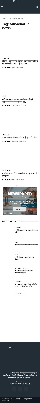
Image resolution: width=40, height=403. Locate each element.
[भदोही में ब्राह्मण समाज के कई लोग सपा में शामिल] (7, 230)
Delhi (4, 96)
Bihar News (6, 170)
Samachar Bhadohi (21, 227)
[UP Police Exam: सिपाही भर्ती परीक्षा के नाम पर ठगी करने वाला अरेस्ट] (7, 284)
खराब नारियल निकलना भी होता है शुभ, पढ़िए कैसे (19, 137)
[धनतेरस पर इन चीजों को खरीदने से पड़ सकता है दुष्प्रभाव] (20, 156)
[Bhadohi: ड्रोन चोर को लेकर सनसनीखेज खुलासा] (7, 270)
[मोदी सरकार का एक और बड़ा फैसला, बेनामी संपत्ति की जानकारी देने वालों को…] (20, 82)
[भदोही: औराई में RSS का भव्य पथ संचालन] (7, 257)
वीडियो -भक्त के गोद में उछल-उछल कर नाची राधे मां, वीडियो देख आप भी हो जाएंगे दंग (20, 62)
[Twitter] (26, 389)
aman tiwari (6, 67)
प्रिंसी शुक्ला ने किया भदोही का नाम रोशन (26, 245)
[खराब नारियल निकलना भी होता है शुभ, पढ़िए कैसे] (20, 121)
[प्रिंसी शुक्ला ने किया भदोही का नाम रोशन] (7, 243)
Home (4, 19)
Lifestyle (5, 134)
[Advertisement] (20, 321)
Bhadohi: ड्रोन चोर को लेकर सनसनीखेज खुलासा (24, 272)
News (16, 242)
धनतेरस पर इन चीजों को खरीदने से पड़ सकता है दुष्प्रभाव (19, 174)
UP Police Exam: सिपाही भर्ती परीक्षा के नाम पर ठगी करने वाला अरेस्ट (26, 285)
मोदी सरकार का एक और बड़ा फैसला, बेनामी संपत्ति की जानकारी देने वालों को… (17, 100)
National (5, 58)
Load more (19, 294)
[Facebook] (14, 389)
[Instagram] (20, 389)
